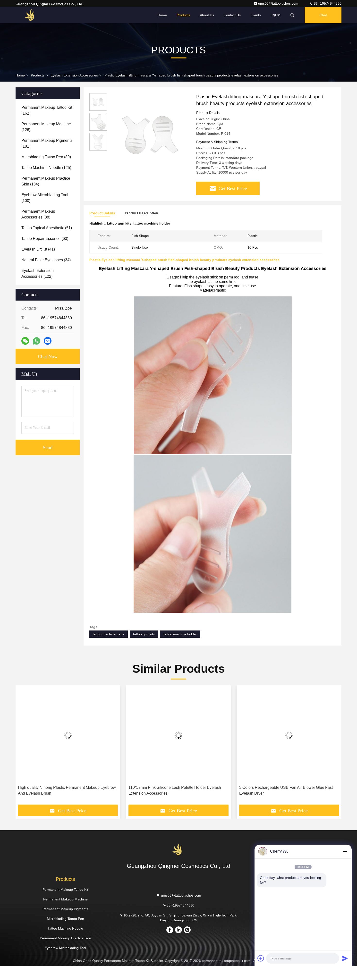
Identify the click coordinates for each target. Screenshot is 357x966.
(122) (37, 273)
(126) (46, 127)
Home (162, 15)
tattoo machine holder (180, 634)
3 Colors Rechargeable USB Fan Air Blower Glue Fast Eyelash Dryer (286, 790)
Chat (323, 15)
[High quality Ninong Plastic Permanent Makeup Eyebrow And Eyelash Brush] (68, 735)
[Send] (345, 958)
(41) (38, 249)
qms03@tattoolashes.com (278, 3)
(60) (44, 238)
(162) (46, 110)
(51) (46, 228)
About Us (207, 15)
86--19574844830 (327, 3)
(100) (44, 198)
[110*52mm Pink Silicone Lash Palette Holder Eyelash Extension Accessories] (178, 735)
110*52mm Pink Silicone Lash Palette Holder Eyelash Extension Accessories (174, 790)
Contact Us (232, 15)
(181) (46, 143)
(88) (38, 214)
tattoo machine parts (108, 634)
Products (183, 15)
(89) (46, 157)
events (255, 15)
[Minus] (345, 851)
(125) (46, 168)
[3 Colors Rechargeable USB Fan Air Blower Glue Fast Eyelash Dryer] (289, 735)
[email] (47, 341)
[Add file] (260, 958)
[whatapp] (37, 341)
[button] (24, 747)
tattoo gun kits (144, 634)
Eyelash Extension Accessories (74, 75)
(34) (46, 260)
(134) (45, 181)
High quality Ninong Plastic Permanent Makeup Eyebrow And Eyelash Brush (67, 790)
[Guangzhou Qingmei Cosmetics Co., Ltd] (31, 15)
